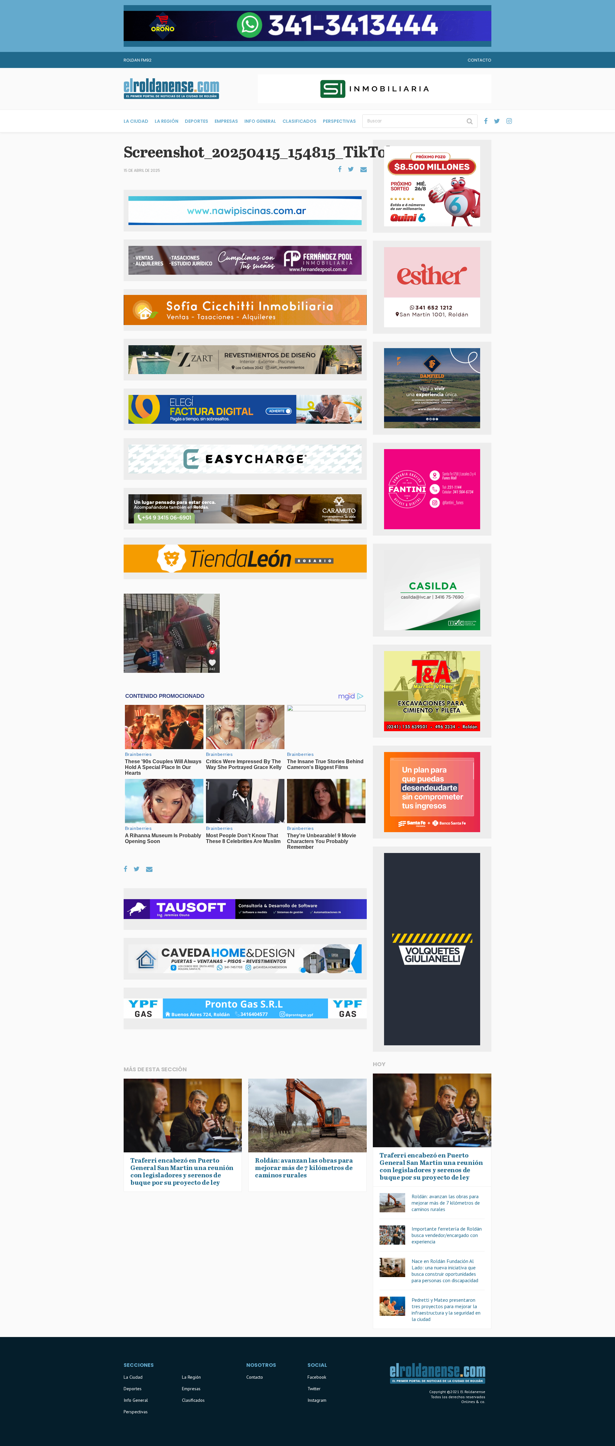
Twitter (314, 1389)
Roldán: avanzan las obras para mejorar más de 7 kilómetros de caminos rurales (446, 1202)
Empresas (226, 121)
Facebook (317, 1377)
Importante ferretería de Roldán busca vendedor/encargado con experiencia (447, 1235)
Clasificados (299, 121)
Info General (260, 121)
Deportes (196, 121)
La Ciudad (136, 121)
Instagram (317, 1400)
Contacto (479, 60)
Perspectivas (339, 121)
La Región (166, 121)
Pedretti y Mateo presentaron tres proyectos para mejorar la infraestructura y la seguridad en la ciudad (446, 1309)
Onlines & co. (473, 1401)
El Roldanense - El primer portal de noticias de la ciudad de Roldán (171, 88)
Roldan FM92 (138, 60)
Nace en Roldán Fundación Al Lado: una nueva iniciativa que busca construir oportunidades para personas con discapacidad (445, 1270)
